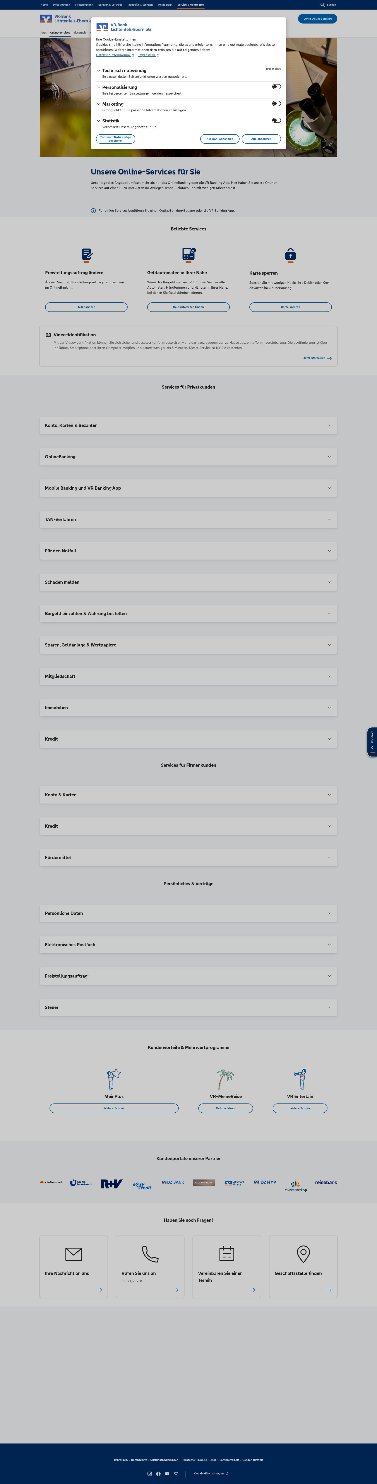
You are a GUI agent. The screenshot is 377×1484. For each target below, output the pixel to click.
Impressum (147, 55)
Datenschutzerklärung (113, 55)
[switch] (276, 86)
